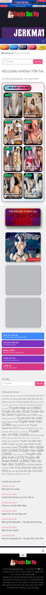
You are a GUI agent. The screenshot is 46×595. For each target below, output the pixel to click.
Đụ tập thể (33, 470)
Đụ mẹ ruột (16, 471)
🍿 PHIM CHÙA (23, 47)
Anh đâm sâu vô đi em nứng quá (32, 114)
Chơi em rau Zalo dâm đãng (14, 505)
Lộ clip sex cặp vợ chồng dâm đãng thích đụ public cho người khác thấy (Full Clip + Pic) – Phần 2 (32, 195)
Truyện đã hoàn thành (21, 459)
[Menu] (43, 41)
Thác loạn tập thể (30, 405)
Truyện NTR (26, 428)
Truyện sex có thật (20, 432)
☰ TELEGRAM (14, 47)
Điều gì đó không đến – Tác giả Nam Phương (22, 522)
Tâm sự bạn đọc (21, 462)
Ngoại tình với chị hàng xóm (14, 514)
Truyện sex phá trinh (22, 455)
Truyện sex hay (10, 441)
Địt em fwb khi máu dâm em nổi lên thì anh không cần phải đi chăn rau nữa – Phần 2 (12, 195)
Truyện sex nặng (18, 454)
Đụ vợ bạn (25, 474)
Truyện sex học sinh (21, 444)
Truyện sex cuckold (20, 432)
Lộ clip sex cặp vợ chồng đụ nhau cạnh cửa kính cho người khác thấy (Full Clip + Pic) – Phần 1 (13, 168)
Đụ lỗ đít (19, 467)
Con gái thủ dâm (35, 396)
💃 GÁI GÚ (32, 47)
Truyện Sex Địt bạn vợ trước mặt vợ (18, 497)
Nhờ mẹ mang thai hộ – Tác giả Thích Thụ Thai (22, 538)
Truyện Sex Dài (8, 486)
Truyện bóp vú (24, 408)
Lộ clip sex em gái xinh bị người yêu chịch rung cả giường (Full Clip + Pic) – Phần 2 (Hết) (12, 114)
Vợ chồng (32, 464)
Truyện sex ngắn (23, 452)
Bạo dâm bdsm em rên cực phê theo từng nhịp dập (32, 168)
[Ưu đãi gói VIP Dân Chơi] (23, 217)
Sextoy (39, 402)
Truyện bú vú (25, 414)
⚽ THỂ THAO (41, 47)
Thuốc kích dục (15, 405)
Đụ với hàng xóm (11, 474)
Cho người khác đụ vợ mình (13, 396)
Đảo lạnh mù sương (10, 489)
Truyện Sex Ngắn (9, 494)
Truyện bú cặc (16, 411)
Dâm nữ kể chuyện (10, 530)
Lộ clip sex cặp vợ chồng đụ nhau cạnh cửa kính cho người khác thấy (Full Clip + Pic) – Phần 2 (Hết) (13, 141)
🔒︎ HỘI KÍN (5, 47)
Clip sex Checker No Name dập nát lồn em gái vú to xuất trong (32, 141)
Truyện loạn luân (22, 423)
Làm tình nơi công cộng (14, 399)
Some (5, 405)
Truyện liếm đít (10, 422)
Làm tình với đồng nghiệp (21, 402)
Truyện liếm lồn (30, 418)
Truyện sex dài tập (32, 438)
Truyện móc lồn (20, 425)
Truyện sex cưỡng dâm (15, 438)
